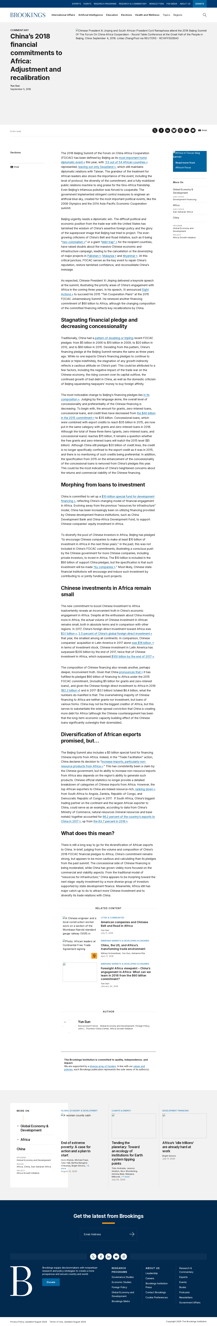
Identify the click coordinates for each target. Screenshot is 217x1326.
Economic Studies (121, 1282)
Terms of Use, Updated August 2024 (68, 1321)
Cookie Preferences (157, 1297)
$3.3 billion (69, 690)
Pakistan (92, 255)
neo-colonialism (72, 242)
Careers (150, 1278)
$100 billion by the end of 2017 (131, 656)
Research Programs (105, 3)
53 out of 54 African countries (125, 162)
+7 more (125, 1176)
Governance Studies (123, 1277)
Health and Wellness (147, 14)
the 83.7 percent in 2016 (109, 821)
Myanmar (129, 255)
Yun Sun (15, 85)
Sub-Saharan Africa (183, 212)
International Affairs (63, 14)
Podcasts (184, 1292)
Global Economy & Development (183, 191)
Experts (76, 3)
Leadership (152, 1273)
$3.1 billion (68, 633)
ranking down (144, 789)
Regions (177, 14)
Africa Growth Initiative (184, 237)
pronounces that (130, 672)
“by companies (103, 567)
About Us (185, 3)
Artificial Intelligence (90, 14)
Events (87, 3)
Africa (176, 205)
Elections (126, 14)
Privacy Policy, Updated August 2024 (28, 1321)
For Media (171, 3)
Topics (166, 14)
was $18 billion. (142, 642)
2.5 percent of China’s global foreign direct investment (114, 633)
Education (112, 14)
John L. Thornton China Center (93, 1028)
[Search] (205, 15)
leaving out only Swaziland (95, 166)
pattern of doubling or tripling (114, 338)
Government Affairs (189, 1302)
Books (182, 1287)
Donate (199, 3)
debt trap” (108, 242)
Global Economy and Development (183, 229)
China (176, 217)
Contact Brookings (156, 1292)
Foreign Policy (142, 1026)
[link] (37, 1128)
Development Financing (184, 199)
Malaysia (108, 255)
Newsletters (156, 3)
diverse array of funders (103, 1066)
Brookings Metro (121, 1301)
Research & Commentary (133, 3)
